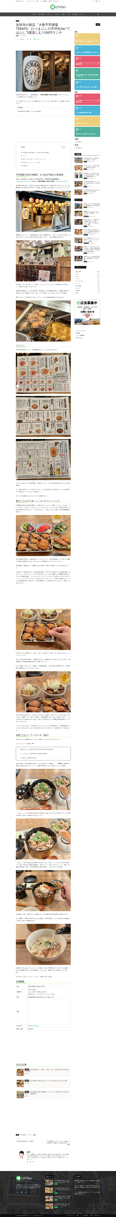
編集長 (17, 35)
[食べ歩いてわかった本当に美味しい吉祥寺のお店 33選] (78, 168)
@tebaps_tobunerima (23, 181)
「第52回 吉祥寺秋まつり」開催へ (25, 1141)
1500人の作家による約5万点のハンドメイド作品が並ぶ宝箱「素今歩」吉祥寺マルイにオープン (92, 231)
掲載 (37, 1)
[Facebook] (94, 1)
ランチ (30, 1134)
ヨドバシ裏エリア (23, 1134)
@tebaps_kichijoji (62, 181)
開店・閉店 (41, 14)
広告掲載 (78, 333)
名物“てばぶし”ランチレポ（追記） (32, 162)
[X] (99, 1)
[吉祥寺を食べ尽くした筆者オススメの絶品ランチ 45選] (78, 160)
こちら (30, 1159)
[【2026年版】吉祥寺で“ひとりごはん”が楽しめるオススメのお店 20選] (78, 183)
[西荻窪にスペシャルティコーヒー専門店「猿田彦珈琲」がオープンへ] (78, 213)
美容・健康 (74, 14)
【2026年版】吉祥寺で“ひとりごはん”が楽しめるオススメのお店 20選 (92, 183)
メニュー (25, 156)
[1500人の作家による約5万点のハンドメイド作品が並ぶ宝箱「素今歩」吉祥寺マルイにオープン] (78, 232)
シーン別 (56, 14)
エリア (81, 14)
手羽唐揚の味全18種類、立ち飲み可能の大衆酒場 (36, 152)
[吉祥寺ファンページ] (58, 7)
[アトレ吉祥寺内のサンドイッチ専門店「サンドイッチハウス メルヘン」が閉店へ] (78, 240)
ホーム (17, 18)
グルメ (49, 14)
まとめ (33, 14)
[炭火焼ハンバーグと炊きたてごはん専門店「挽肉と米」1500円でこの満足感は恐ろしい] (78, 175)
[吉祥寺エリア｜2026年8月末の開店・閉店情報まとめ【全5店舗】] (78, 206)
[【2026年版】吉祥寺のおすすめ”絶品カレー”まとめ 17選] (78, 192)
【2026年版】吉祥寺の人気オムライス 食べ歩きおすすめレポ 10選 (62, 1190)
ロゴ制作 (50, 1)
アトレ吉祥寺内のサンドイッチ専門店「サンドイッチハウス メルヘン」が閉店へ (92, 240)
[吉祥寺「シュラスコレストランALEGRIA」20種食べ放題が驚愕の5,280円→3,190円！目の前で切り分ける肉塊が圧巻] (78, 248)
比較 (63, 14)
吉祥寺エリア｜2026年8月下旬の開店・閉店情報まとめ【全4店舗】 (92, 258)
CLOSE (63, 147)
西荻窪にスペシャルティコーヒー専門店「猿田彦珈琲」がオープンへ (91, 213)
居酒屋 (34, 1134)
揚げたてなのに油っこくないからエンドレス (34, 159)
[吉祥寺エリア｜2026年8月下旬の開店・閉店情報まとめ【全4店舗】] (78, 258)
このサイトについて (31, 1)
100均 (68, 14)
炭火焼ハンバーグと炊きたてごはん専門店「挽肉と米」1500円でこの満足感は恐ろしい (91, 175)
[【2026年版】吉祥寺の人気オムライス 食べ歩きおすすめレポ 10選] (49, 1190)
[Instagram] (96, 1)
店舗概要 (25, 166)
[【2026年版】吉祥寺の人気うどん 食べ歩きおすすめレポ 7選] (49, 1182)
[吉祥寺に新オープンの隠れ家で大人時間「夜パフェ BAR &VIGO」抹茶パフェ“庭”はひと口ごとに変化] (78, 222)
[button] (98, 14)
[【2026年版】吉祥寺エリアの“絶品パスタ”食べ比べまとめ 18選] (49, 1198)
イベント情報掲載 (43, 1)
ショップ (85, 234)
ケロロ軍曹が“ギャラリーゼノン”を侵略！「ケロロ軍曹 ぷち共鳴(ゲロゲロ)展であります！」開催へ (58, 1143)
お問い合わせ (55, 1)
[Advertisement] (43, 46)
